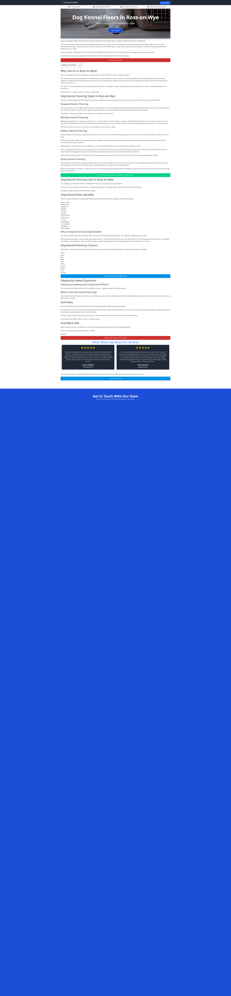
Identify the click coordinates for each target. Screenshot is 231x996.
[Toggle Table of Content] (79, 65)
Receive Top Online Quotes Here (115, 338)
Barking (63, 334)
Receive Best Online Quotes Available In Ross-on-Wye (115, 175)
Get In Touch (165, 3)
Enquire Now (115, 384)
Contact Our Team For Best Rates (115, 276)
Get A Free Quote (115, 378)
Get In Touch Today (115, 60)
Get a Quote (115, 30)
